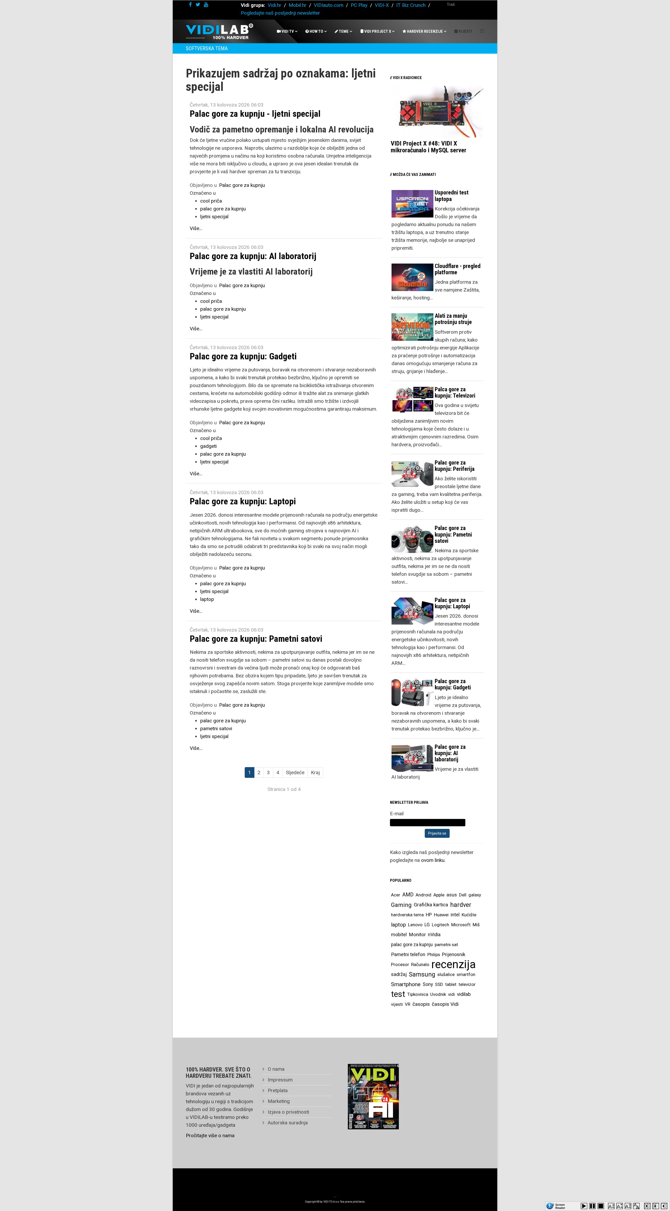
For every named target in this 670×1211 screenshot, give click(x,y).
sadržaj (399, 974)
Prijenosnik (453, 954)
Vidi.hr (275, 5)
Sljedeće (295, 772)
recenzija (453, 964)
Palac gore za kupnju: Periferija (454, 465)
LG (427, 924)
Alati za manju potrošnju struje (453, 318)
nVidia (434, 934)
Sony (428, 984)
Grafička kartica (431, 905)
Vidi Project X (377, 31)
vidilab (464, 994)
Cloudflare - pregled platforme (458, 269)
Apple (438, 894)
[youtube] (206, 5)
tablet (450, 984)
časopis (421, 1004)
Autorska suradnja (287, 1123)
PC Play (359, 5)
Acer (395, 894)
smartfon (466, 974)
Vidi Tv (287, 31)
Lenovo (415, 924)
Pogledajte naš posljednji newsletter (280, 13)
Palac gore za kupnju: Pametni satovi (256, 638)
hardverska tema (407, 914)
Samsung (422, 974)
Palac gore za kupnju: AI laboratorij (253, 256)
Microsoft (461, 924)
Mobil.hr (297, 5)
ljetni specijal (214, 217)
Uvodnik (438, 994)
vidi (451, 994)
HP (429, 914)
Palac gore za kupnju (242, 185)
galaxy (474, 894)
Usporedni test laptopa (451, 195)
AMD (408, 895)
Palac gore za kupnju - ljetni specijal (255, 113)
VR (407, 1004)
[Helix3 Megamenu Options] (482, 31)
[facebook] (190, 5)
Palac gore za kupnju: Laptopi (243, 501)
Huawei (441, 914)
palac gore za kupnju (223, 209)
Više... (196, 228)
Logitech (440, 924)
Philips (433, 954)
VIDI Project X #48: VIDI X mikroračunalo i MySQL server (428, 147)
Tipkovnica (417, 994)
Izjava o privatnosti (287, 1112)
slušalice (446, 974)
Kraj (315, 772)
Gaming (401, 904)
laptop (207, 599)
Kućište (469, 914)
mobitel (399, 934)
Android (423, 894)
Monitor (417, 934)
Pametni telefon (408, 954)
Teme (343, 31)
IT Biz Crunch (411, 5)
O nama (275, 1069)
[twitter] (198, 5)
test (398, 994)
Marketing (278, 1101)
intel (455, 914)
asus (451, 894)
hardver (460, 904)
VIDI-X (382, 5)
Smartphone (406, 984)
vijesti (397, 1004)
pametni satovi (216, 729)
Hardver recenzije (424, 31)
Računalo (420, 964)
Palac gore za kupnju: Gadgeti (243, 356)
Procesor (400, 964)
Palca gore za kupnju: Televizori (455, 392)
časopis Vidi (445, 1004)
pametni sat (446, 944)
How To (316, 31)
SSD (439, 984)
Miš (476, 924)
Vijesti (465, 31)
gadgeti (208, 446)
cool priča (211, 201)
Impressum (279, 1080)
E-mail (397, 814)
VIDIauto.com (328, 5)
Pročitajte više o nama (210, 1135)
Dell (462, 894)
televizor (467, 984)
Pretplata (277, 1090)
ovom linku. (433, 860)
